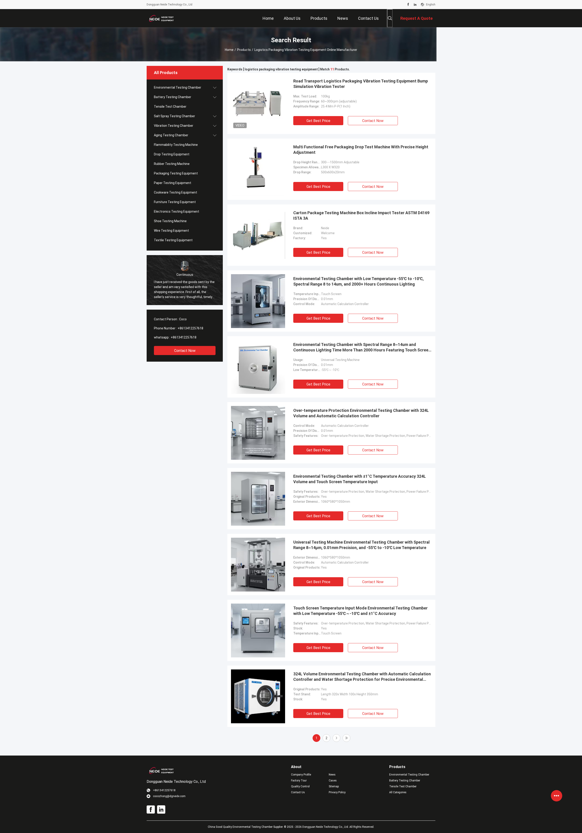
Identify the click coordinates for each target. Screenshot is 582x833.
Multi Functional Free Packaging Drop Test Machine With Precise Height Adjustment (360, 149)
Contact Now (185, 350)
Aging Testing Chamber (171, 135)
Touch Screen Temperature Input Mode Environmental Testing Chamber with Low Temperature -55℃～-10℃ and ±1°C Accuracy (360, 611)
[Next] (336, 738)
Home (229, 50)
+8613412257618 (190, 328)
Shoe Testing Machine (170, 221)
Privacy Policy (337, 792)
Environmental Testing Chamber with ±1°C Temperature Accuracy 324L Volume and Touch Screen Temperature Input (359, 479)
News (332, 774)
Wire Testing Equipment (171, 230)
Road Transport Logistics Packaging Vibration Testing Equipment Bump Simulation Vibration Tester (360, 84)
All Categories (397, 792)
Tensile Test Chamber (170, 106)
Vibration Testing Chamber (173, 125)
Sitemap (334, 786)
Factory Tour (299, 780)
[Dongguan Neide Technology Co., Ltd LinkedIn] (415, 4)
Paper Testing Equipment (172, 183)
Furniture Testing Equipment (175, 202)
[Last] (346, 738)
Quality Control (300, 786)
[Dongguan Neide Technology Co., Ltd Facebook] (408, 4)
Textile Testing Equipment (173, 240)
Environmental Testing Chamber (177, 87)
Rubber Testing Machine (172, 164)
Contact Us (298, 792)
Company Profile (301, 774)
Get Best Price (318, 121)
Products (244, 50)
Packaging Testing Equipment (176, 173)
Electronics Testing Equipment (176, 211)
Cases (333, 780)
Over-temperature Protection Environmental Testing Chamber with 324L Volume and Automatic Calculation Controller (361, 413)
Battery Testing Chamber (172, 97)
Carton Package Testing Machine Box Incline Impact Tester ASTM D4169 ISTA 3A (361, 215)
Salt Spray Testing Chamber (174, 116)
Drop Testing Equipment (171, 154)
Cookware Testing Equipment (175, 192)
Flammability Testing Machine (176, 145)
